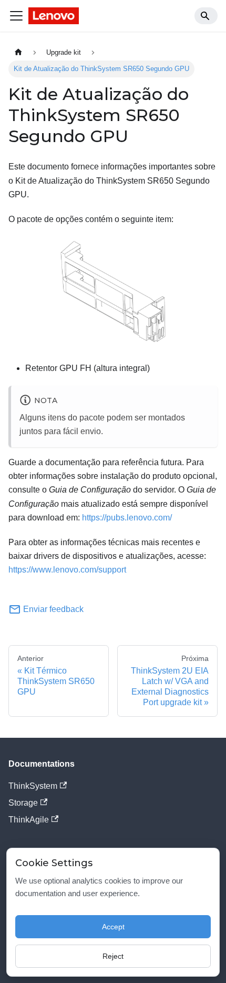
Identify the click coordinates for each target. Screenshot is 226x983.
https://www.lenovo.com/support (67, 569)
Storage (23, 802)
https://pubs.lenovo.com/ (127, 517)
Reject (113, 956)
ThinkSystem (32, 785)
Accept (113, 926)
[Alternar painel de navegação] (16, 16)
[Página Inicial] (18, 52)
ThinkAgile (28, 819)
